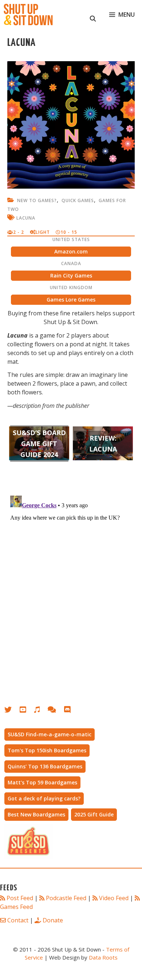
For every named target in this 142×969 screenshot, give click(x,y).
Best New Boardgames (36, 814)
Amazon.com (71, 251)
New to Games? (37, 200)
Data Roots (103, 957)
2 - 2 (18, 232)
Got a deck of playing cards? (44, 798)
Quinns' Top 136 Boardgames (45, 766)
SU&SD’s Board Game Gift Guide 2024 (39, 443)
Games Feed (16, 907)
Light (43, 232)
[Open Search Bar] (93, 14)
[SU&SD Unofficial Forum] (55, 711)
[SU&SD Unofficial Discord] (71, 711)
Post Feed (20, 898)
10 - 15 (68, 232)
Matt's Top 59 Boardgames (42, 782)
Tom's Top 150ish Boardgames (47, 750)
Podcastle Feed (66, 898)
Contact (17, 920)
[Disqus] (71, 584)
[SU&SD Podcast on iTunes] (40, 711)
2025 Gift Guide (94, 814)
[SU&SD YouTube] (26, 711)
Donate (53, 920)
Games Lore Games (71, 299)
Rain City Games (71, 275)
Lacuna (25, 218)
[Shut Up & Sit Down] (28, 14)
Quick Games (78, 200)
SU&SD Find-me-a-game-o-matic (49, 734)
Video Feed (114, 898)
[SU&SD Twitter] (12, 711)
